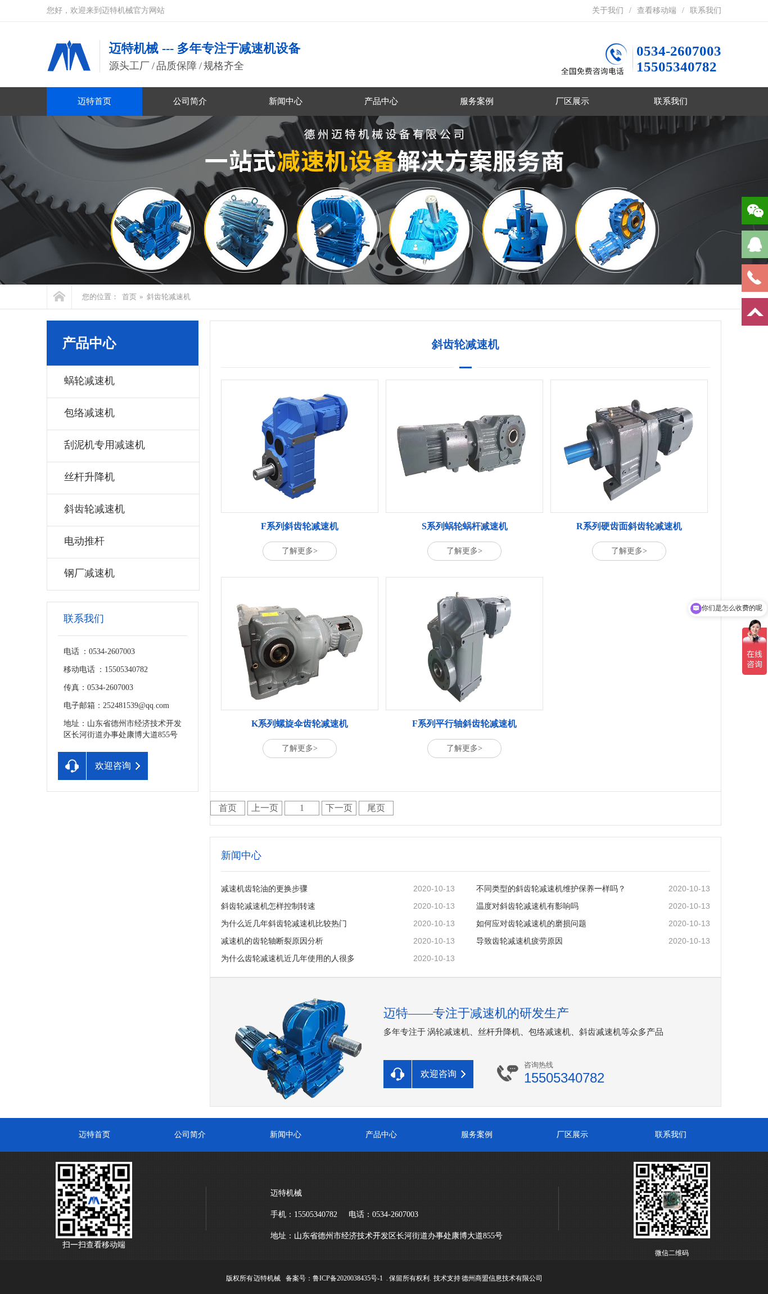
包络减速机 (89, 412)
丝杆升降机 (89, 477)
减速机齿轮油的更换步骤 (264, 889)
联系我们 (705, 10)
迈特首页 (94, 101)
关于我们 (608, 10)
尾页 (376, 808)
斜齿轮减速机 (169, 296)
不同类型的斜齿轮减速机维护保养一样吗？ (551, 889)
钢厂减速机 (89, 573)
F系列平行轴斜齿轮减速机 (464, 723)
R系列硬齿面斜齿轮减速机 (629, 526)
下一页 (339, 808)
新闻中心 (285, 101)
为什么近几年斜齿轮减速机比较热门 (284, 923)
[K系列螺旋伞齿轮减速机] (299, 643)
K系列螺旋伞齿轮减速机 (299, 723)
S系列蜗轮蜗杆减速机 (465, 526)
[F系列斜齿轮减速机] (299, 446)
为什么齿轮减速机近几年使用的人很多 (288, 958)
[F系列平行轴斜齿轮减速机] (464, 643)
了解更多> (300, 551)
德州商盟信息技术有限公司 (502, 1278)
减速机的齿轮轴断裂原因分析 (272, 941)
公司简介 (190, 101)
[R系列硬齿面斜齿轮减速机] (629, 446)
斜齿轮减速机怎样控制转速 (268, 906)
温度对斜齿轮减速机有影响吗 (527, 906)
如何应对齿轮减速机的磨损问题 (531, 923)
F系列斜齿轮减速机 (299, 526)
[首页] (59, 297)
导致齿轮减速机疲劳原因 (519, 941)
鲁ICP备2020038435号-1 (348, 1278)
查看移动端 (656, 10)
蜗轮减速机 (89, 380)
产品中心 (381, 101)
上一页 (264, 808)
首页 (129, 296)
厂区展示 (572, 101)
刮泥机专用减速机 (104, 444)
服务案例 (477, 101)
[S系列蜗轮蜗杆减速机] (464, 446)
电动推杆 (84, 541)
